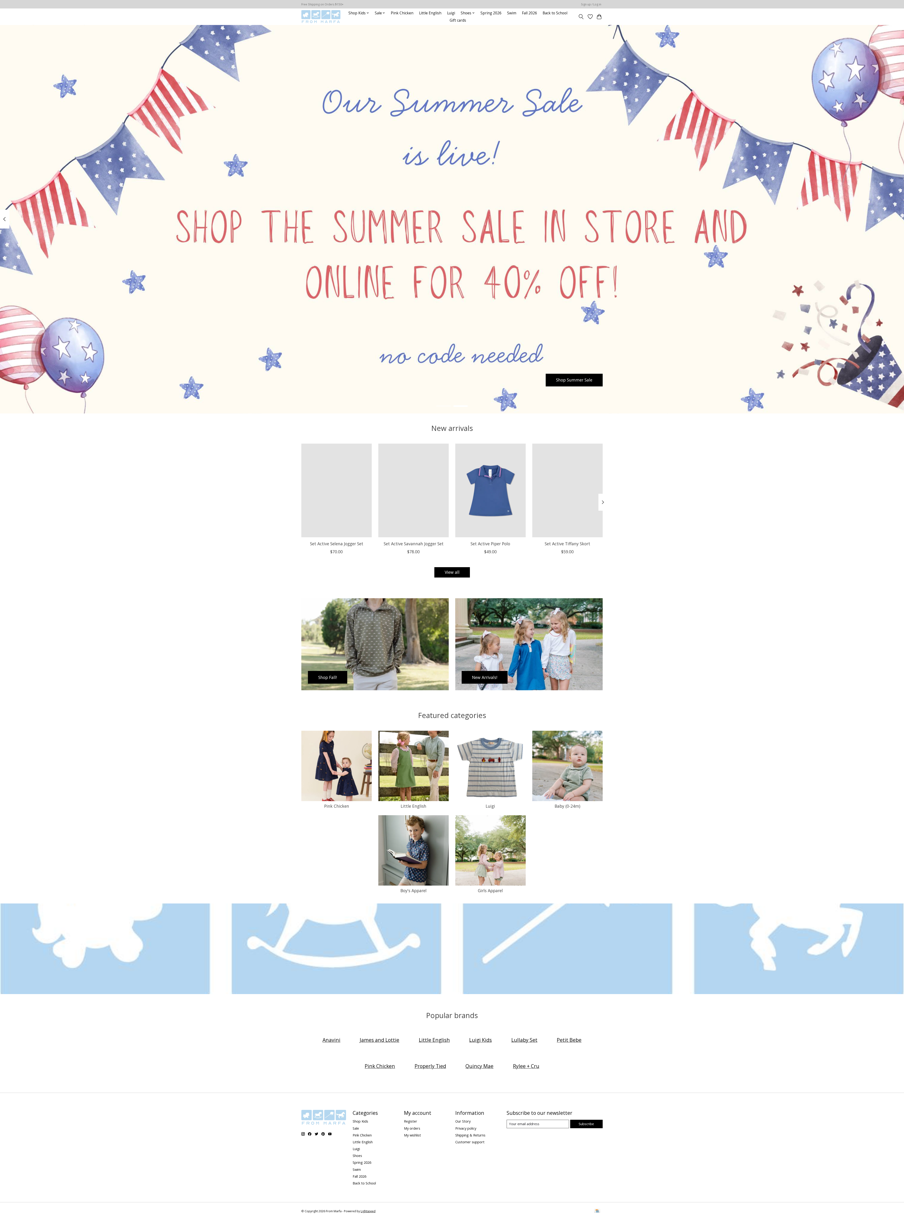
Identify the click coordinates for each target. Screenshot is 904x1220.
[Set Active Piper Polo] (490, 490)
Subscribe (586, 1123)
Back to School (555, 13)
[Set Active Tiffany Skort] (567, 490)
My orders (412, 1128)
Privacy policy (465, 1128)
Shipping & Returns (470, 1135)
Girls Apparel (490, 890)
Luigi (451, 13)
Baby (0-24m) (567, 806)
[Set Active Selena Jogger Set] (336, 490)
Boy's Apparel (413, 890)
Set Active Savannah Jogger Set (414, 543)
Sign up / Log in (591, 4)
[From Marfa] (320, 16)
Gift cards (458, 20)
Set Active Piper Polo (490, 543)
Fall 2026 (529, 13)
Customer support (469, 1142)
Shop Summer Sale (574, 380)
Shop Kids (360, 1121)
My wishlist (412, 1135)
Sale (356, 1128)
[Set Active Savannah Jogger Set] (413, 490)
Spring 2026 (490, 13)
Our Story (463, 1121)
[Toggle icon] (581, 16)
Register (410, 1121)
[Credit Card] (597, 1211)
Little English (430, 13)
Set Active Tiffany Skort (567, 543)
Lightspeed (368, 1211)
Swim (511, 13)
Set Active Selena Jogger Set (336, 543)
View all (452, 572)
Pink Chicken (402, 13)
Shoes (357, 1155)
